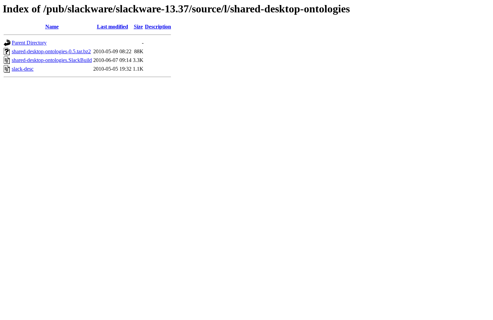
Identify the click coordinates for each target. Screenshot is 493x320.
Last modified (112, 26)
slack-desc (23, 69)
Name (52, 26)
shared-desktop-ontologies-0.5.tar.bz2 (51, 51)
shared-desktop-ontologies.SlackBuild (52, 60)
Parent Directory (29, 43)
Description (158, 26)
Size (138, 26)
